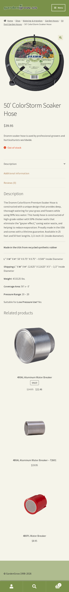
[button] (60, 37)
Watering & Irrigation (33, 20)
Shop (17, 20)
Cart (53, 583)
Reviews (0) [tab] (10, 182)
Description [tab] (10, 163)
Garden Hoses (52, 20)
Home (10, 20)
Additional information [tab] (16, 173)
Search (34, 586)
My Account (11, 586)
